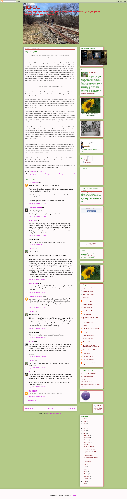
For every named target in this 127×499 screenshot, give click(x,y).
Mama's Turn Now (88, 338)
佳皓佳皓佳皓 (33, 391)
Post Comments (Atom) (54, 413)
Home (50, 408)
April (85, 471)
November (87, 437)
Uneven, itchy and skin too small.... (90, 452)
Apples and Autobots (89, 288)
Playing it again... (88, 455)
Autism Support (91, 243)
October (86, 440)
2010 (84, 433)
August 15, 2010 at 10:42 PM (37, 396)
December (87, 435)
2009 (84, 481)
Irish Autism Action (88, 322)
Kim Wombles (33, 182)
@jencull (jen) (33, 283)
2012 (84, 428)
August (86, 444)
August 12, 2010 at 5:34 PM (37, 292)
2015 (84, 421)
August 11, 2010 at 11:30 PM (37, 244)
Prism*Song (86, 353)
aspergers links (85, 379)
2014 (84, 423)
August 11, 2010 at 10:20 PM (37, 216)
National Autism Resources (88, 373)
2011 (84, 430)
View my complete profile (88, 93)
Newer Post (29, 408)
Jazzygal (85, 325)
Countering (86, 297)
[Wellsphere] (87, 162)
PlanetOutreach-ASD (89, 350)
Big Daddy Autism (88, 291)
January (86, 478)
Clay (30, 372)
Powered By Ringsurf (91, 245)
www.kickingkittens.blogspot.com (90, 255)
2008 (84, 484)
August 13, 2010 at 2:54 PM (37, 328)
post (57, 63)
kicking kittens (87, 332)
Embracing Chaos (88, 304)
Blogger (74, 495)
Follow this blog (91, 211)
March (86, 473)
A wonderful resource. (90, 449)
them (100, 199)
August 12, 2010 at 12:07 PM (37, 279)
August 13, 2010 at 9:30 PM (37, 337)
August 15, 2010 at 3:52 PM (37, 387)
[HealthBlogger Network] (84, 160)
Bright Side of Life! (88, 294)
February (87, 476)
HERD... (31, 7)
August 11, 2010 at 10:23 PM (37, 235)
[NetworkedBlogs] (91, 208)
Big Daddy (32, 220)
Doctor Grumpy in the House (91, 301)
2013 (84, 426)
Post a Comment (32, 400)
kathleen (31, 249)
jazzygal (31, 341)
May (85, 469)
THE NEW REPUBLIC (89, 356)
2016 (84, 419)
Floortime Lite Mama (35, 207)
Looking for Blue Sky (36, 296)
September (87, 442)
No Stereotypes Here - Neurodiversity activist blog (91, 345)
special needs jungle (86, 381)
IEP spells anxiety (89, 446)
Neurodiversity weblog (87, 376)
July (85, 464)
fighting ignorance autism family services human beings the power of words (52, 174)
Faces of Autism (87, 307)
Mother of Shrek (87, 342)
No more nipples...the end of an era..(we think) (91, 458)
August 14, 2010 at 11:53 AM (37, 356)
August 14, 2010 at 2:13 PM (37, 368)
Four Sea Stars (87, 314)
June (85, 466)
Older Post (71, 408)
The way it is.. (87, 461)
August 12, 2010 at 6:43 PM (37, 307)
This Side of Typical (88, 359)
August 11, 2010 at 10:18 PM (37, 203)
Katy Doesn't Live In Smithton (91, 328)
